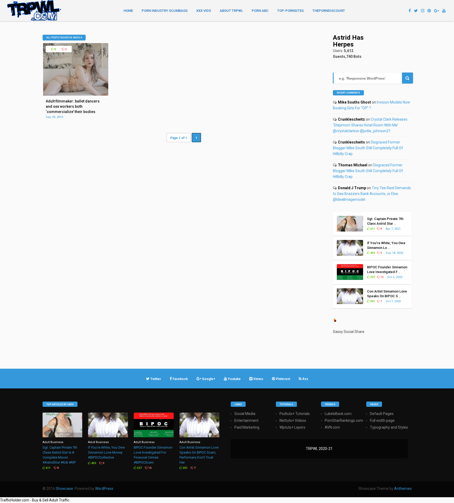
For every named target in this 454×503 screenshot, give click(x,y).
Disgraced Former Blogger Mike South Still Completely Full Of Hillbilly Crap (368, 148)
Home (128, 11)
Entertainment (246, 420)
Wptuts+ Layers (292, 427)
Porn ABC (260, 11)
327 (372, 277)
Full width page (382, 420)
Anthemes (403, 488)
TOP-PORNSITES (290, 11)
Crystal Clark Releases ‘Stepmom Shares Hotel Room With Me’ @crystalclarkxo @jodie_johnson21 (370, 125)
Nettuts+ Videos (293, 420)
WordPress (104, 488)
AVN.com (332, 427)
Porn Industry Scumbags (165, 11)
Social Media (244, 414)
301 (372, 301)
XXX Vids (203, 11)
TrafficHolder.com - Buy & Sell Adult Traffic (34, 500)
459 (372, 253)
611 (372, 228)
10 (381, 277)
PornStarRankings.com (344, 420)
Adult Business (53, 442)
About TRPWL (231, 11)
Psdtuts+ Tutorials (295, 414)
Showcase (64, 488)
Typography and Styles (389, 427)
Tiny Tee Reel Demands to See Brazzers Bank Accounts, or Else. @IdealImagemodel (372, 194)
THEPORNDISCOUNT (328, 11)
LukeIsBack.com (338, 414)
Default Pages (382, 414)
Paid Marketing (246, 427)
